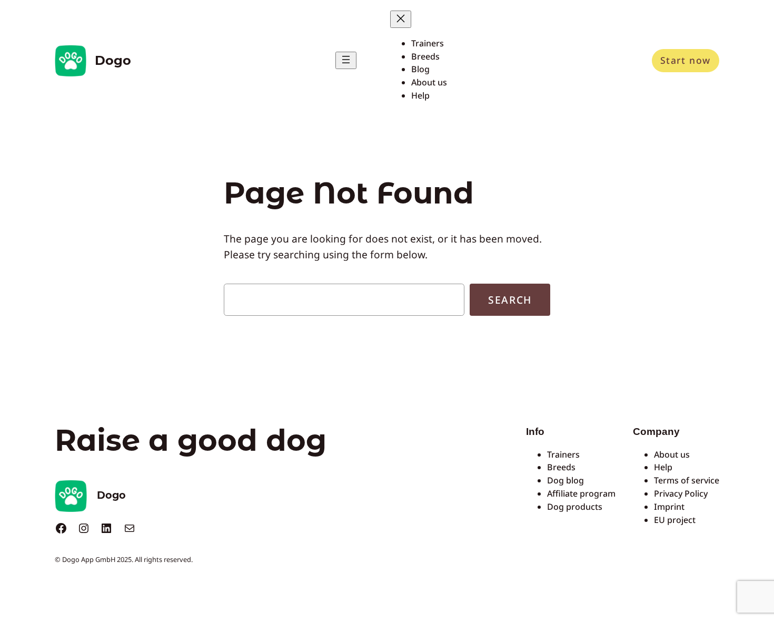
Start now (685, 60)
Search (510, 300)
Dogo (113, 60)
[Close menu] (400, 19)
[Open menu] (345, 60)
